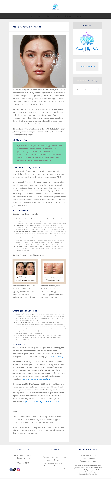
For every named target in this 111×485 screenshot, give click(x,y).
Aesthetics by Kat (55, 6)
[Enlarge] (36, 261)
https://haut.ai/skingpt (57, 356)
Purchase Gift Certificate (87, 66)
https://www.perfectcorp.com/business (36, 379)
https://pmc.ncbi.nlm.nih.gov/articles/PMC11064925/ (42, 401)
